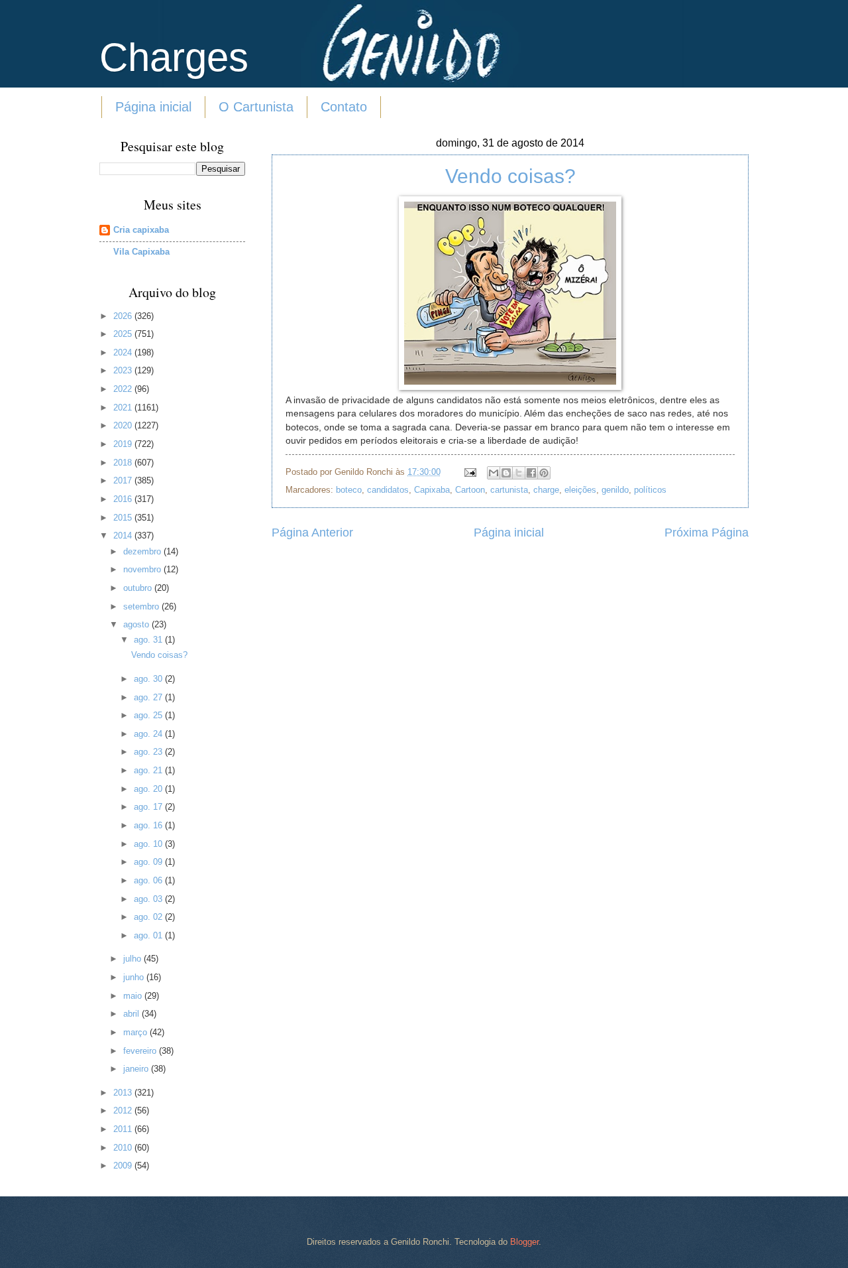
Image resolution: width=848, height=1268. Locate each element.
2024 (123, 352)
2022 (123, 389)
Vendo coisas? (510, 176)
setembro (142, 606)
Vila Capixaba (141, 252)
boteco (349, 490)
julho (133, 959)
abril (132, 1014)
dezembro (143, 551)
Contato (344, 106)
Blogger (524, 1242)
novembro (143, 569)
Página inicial (153, 106)
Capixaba (432, 490)
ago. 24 (149, 734)
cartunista (509, 490)
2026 (123, 316)
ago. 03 (149, 899)
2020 (123, 425)
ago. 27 (149, 697)
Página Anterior (312, 532)
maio (133, 996)
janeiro (137, 1069)
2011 (123, 1129)
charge (546, 490)
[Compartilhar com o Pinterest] (544, 472)
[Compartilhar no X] (518, 472)
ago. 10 (149, 844)
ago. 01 (149, 935)
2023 (123, 370)
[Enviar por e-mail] (493, 472)
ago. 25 (149, 715)
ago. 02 (149, 917)
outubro (138, 588)
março (136, 1032)
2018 (123, 463)
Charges (173, 57)
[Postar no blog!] (506, 472)
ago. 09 (149, 862)
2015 (123, 518)
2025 (123, 334)
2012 (123, 1110)
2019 (123, 444)
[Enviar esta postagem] (469, 472)
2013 (123, 1093)
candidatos (388, 490)
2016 (123, 499)
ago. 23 (149, 752)
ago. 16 (149, 825)
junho (134, 977)
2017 (123, 480)
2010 (123, 1148)
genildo (615, 490)
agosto (137, 624)
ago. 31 (149, 640)
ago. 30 (149, 679)
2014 (123, 535)
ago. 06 (149, 880)
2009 (123, 1166)
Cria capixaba (141, 230)
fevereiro (141, 1051)
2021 (123, 407)
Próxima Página (706, 532)
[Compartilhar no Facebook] (531, 472)
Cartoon (470, 490)
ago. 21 (149, 770)
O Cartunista (256, 106)
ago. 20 (149, 789)
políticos (650, 490)
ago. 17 (149, 807)
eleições (580, 490)
